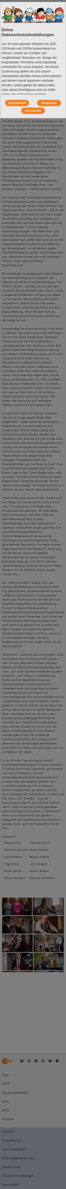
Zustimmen (17, 103)
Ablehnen (49, 103)
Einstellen (33, 111)
